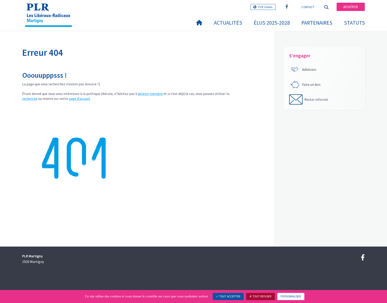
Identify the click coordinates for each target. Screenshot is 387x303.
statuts (354, 22)
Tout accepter (229, 296)
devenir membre (150, 93)
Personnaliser (291, 296)
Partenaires (316, 22)
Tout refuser (261, 296)
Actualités (228, 22)
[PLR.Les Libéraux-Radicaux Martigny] (50, 9)
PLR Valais (265, 7)
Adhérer (350, 7)
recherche (29, 98)
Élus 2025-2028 (272, 22)
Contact (307, 7)
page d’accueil (79, 98)
